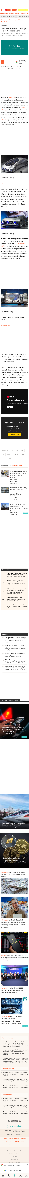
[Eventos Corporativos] (16, 1131)
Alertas (20, 1176)
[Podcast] (10, 1135)
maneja (22, 454)
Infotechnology (12, 20)
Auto (17, 450)
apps (22, 450)
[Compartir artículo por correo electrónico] (16, 69)
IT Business (21, 20)
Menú (3, 1176)
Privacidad (14, 1156)
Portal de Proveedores (19, 1142)
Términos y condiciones (14, 1154)
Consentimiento (14, 1159)
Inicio (14, 1176)
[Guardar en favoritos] (2, 62)
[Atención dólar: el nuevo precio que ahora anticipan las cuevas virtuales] (14, 886)
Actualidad (11, 13)
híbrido (16, 454)
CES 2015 (11, 97)
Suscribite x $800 (23, 10)
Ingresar (26, 1176)
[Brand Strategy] (23, 1131)
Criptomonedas (4, 13)
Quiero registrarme (14, 434)
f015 (10, 458)
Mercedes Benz (5, 22)
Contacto (5, 1138)
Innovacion (23, 13)
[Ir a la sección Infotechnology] (10, 10)
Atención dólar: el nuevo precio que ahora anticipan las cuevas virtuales (16, 599)
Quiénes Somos (8, 1142)
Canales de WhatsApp (14, 1138)
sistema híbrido (6, 325)
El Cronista (3, 20)
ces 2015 (4, 458)
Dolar (9, 1176)
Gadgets (17, 13)
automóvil (4, 120)
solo (3, 454)
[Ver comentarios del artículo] (19, 69)
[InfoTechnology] (18, 1134)
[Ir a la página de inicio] (2, 10)
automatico (9, 454)
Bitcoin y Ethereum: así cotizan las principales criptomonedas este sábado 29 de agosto (16, 582)
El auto (3, 183)
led (12, 450)
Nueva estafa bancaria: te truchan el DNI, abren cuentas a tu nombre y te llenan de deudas (17, 606)
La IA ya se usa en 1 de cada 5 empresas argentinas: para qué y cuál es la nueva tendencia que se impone (16, 591)
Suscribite (23, 1138)
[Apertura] (7, 1131)
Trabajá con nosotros (14, 1145)
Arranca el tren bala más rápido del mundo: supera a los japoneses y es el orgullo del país (17, 574)
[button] (25, 999)
